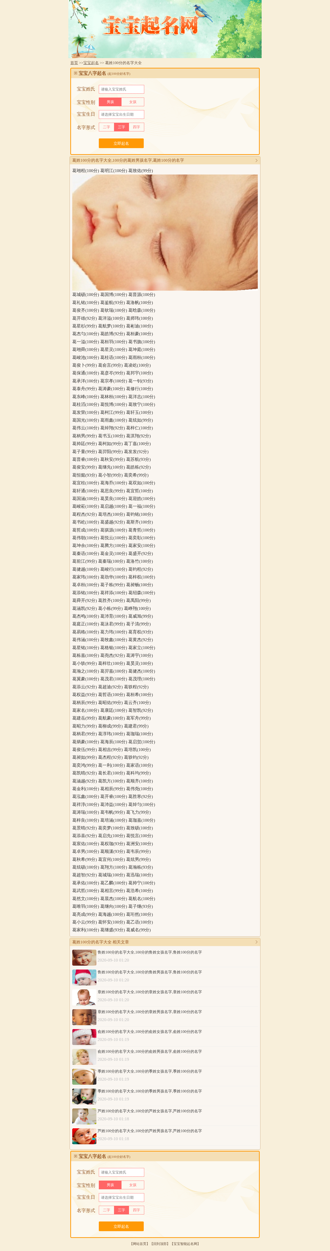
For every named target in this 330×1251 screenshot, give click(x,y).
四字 (136, 127)
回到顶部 (160, 1244)
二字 (106, 127)
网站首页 (139, 1244)
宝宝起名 (91, 63)
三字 (121, 127)
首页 (74, 63)
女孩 (132, 102)
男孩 (110, 102)
